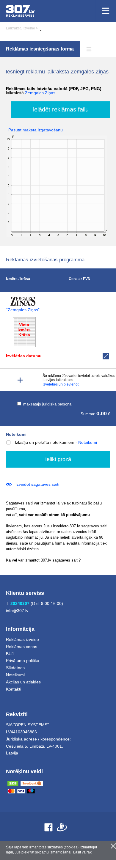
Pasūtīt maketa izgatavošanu (35, 130)
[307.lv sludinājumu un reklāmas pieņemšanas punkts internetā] (20, 11)
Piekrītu (113, 846)
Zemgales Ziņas (40, 92)
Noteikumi (16, 434)
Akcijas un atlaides (23, 682)
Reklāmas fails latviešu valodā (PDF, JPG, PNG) (53, 91)
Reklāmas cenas (21, 646)
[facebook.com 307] (48, 827)
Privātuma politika (22, 660)
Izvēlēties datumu (24, 355)
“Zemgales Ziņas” (23, 310)
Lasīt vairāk (82, 852)
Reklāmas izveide (22, 639)
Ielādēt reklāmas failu (60, 109)
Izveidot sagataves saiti (37, 484)
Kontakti (13, 689)
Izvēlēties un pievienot (61, 384)
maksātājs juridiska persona (46, 404)
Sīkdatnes (15, 667)
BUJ (10, 653)
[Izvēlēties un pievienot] (20, 380)
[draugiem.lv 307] (62, 827)
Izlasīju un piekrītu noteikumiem (44, 442)
